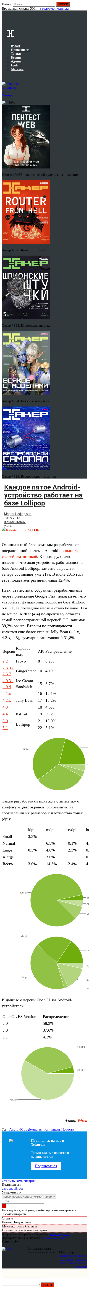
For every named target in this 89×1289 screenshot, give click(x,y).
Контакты (81, 1266)
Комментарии (15, 522)
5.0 (5, 721)
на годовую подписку (54, 8)
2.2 (5, 661)
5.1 (5, 727)
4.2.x (7, 700)
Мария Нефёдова (17, 514)
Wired (82, 1120)
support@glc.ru (59, 1234)
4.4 (5, 714)
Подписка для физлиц (73, 1255)
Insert (47, 1284)
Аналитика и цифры (46, 1129)
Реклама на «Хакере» (73, 1263)
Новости (67, 1129)
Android (15, 1129)
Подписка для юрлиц (73, 1259)
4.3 (5, 707)
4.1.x (7, 693)
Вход (84, 6)
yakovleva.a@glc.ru (56, 1238)
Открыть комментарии (19, 1181)
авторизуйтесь (13, 1188)
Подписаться (46, 1166)
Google (26, 1129)
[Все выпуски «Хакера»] (2, 76)
